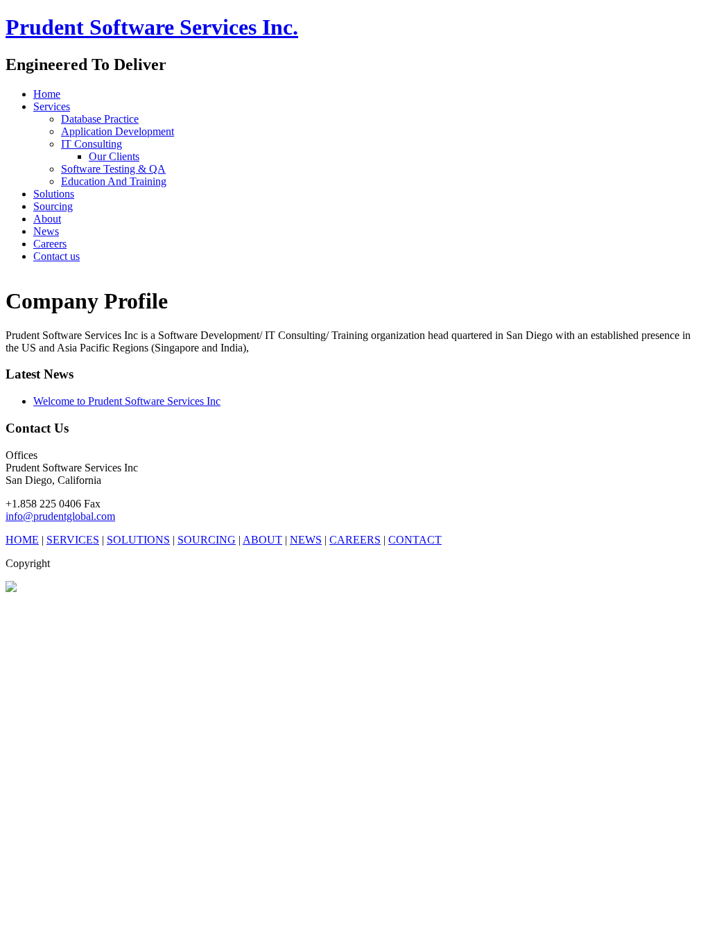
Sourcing (53, 206)
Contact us (56, 256)
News (46, 231)
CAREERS (355, 540)
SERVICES (72, 540)
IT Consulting (91, 144)
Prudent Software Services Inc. (152, 27)
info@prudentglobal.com (60, 516)
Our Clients (114, 156)
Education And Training (113, 181)
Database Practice (100, 119)
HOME (22, 540)
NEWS (306, 540)
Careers (50, 244)
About (47, 219)
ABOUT (262, 540)
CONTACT (415, 540)
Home (46, 94)
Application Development (117, 131)
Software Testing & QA (113, 169)
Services (51, 106)
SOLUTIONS (138, 540)
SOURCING (207, 540)
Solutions (53, 194)
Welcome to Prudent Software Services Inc (126, 401)
